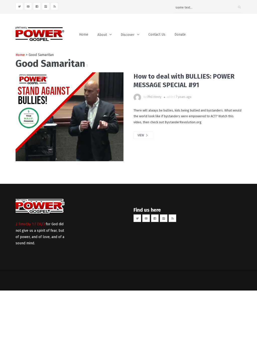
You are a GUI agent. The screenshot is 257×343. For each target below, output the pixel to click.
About (102, 35)
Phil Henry (154, 97)
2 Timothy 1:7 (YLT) (30, 224)
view (141, 135)
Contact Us (156, 34)
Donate (180, 34)
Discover (128, 35)
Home (83, 34)
